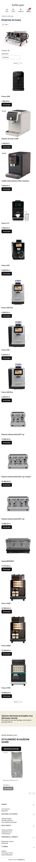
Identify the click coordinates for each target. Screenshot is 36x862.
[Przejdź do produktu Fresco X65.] (18, 250)
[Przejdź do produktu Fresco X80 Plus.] (18, 292)
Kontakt (3, 851)
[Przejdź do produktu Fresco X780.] (18, 672)
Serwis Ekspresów (6, 854)
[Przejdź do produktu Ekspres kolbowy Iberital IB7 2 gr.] (18, 503)
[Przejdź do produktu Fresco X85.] (18, 334)
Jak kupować (5, 809)
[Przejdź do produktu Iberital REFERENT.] (18, 545)
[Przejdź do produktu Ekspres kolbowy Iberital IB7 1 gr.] (18, 419)
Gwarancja (4, 843)
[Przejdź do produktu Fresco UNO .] (18, 81)
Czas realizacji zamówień (9, 822)
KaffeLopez (18, 5)
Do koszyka (6, 104)
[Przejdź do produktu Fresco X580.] (18, 588)
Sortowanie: (5, 54)
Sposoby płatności (7, 820)
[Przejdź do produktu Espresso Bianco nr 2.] (17, 765)
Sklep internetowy (15, 859)
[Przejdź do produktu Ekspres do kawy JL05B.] (18, 123)
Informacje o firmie (7, 853)
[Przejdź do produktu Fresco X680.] (18, 630)
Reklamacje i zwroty (7, 841)
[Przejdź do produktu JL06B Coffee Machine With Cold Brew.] (18, 165)
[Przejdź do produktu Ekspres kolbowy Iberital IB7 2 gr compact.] (18, 461)
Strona (15, 63)
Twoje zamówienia (6, 830)
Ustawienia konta (6, 832)
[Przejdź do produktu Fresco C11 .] (18, 207)
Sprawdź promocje (11, 749)
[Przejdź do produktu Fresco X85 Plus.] (18, 376)
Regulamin (4, 811)
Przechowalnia (5, 833)
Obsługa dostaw (6, 818)
